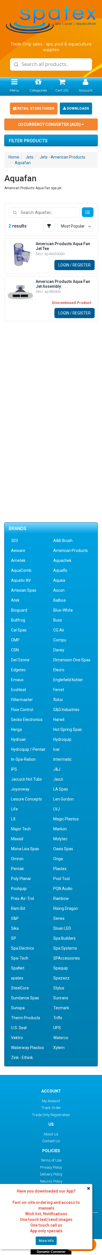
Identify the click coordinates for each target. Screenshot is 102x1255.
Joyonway (20, 789)
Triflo (57, 1018)
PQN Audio (63, 888)
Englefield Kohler (68, 679)
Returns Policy (51, 1181)
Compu (59, 640)
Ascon (59, 590)
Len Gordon (63, 799)
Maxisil (17, 839)
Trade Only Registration (51, 1115)
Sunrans (60, 998)
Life (14, 809)
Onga (58, 858)
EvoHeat (18, 689)
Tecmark (61, 1008)
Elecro (58, 670)
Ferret (58, 689)
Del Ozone (20, 660)
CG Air (58, 630)
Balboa (59, 600)
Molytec (60, 839)
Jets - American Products (62, 157)
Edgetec (18, 670)
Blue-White (63, 610)
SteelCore (20, 988)
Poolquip (19, 888)
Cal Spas (19, 630)
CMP (15, 640)
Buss (57, 620)
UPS (57, 1027)
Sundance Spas (25, 998)
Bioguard (19, 610)
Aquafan (23, 162)
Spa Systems (65, 948)
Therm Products (25, 1018)
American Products (70, 550)
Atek (15, 600)
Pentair (17, 868)
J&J (56, 769)
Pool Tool (61, 878)
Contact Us (51, 1141)
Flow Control (22, 709)
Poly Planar (21, 878)
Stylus (58, 988)
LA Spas (60, 789)
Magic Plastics (66, 819)
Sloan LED (62, 928)
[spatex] (51, 18)
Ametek (18, 560)
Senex (59, 918)
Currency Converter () (52, 124)
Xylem (59, 1047)
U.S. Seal (19, 1027)
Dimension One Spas (71, 660)
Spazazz (61, 978)
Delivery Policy (51, 1174)
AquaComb (21, 570)
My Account (51, 1101)
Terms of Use (51, 1160)
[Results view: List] (88, 212)
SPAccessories (66, 958)
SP (13, 938)
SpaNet (17, 968)
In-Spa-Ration (23, 759)
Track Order (51, 1108)
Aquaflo (60, 570)
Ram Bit (18, 908)
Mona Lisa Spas (25, 849)
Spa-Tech (19, 958)
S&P (15, 918)
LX (13, 819)
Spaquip (60, 968)
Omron (17, 858)
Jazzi (58, 779)
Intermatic (62, 759)
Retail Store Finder (35, 109)
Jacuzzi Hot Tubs (26, 779)
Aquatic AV (21, 580)
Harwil (58, 719)
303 (14, 540)
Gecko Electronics (26, 719)
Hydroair (18, 739)
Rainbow (61, 898)
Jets (29, 157)
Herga (16, 729)
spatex (17, 978)
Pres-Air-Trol (22, 898)
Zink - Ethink (22, 1057)
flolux (58, 699)
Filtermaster (22, 699)
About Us (51, 1134)
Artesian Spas (23, 590)
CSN (15, 650)
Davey (58, 650)
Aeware (18, 550)
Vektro (17, 1037)
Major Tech (21, 829)
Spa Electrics (22, 948)
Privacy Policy (51, 1167)
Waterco (60, 1037)
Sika (15, 928)
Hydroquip (62, 739)
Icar (56, 749)
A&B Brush (63, 540)
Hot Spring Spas (67, 729)
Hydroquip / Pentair (28, 749)
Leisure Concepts (26, 799)
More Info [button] (46, 1241)
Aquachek (62, 560)
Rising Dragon (65, 908)
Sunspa (18, 1008)
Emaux (17, 679)
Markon (60, 829)
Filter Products (28, 140)
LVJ (56, 809)
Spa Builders (64, 938)
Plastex (60, 868)
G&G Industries (66, 709)
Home (13, 157)
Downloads (77, 109)
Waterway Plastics (27, 1047)
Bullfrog (18, 620)
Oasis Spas (63, 849)
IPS (14, 769)
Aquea (59, 580)
